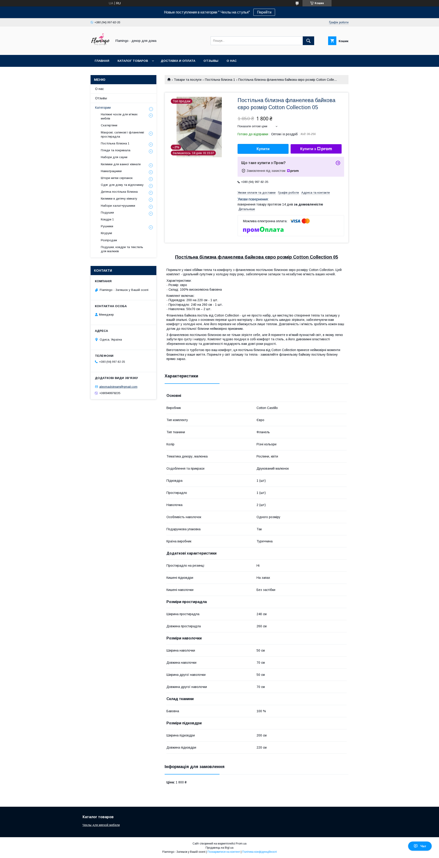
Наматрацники (111, 171)
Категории (103, 107)
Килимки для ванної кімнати (121, 164)
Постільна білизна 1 (220, 79)
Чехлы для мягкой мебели (101, 825)
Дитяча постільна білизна (119, 191)
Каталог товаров (133, 60)
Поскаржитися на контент (223, 851)
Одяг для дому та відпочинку (122, 185)
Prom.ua (241, 843)
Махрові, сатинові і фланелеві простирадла (122, 134)
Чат (423, 846)
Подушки (107, 212)
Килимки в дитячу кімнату (119, 198)
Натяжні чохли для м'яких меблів (119, 116)
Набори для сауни (114, 157)
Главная (102, 60)
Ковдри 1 (107, 219)
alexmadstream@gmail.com (118, 386)
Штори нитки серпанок (117, 178)
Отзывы (210, 60)
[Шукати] (308, 40)
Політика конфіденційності (259, 851)
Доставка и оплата (178, 60)
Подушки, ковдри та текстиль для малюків (122, 249)
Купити (263, 149)
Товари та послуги (187, 79)
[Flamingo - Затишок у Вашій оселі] (100, 49)
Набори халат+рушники (118, 205)
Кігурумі (106, 233)
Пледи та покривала (115, 150)
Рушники (107, 226)
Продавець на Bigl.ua (219, 847)
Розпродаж (109, 240)
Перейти (264, 12)
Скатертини (109, 125)
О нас (232, 60)
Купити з (308, 149)
